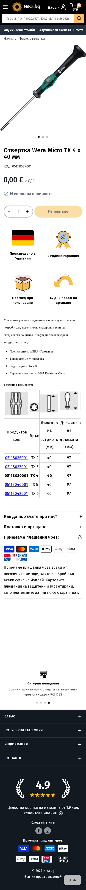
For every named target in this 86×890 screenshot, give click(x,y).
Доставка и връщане (25, 526)
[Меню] (7, 7)
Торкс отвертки (32, 38)
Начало (10, 38)
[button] (61, 813)
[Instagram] (47, 830)
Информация (16, 744)
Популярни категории (24, 730)
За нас (10, 716)
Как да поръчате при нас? (30, 516)
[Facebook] (38, 830)
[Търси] (79, 18)
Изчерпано (58, 211)
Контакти (13, 758)
